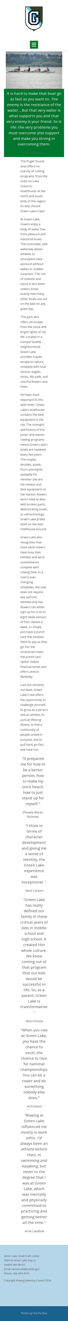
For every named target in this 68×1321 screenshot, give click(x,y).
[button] (34, 45)
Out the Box (40, 1313)
